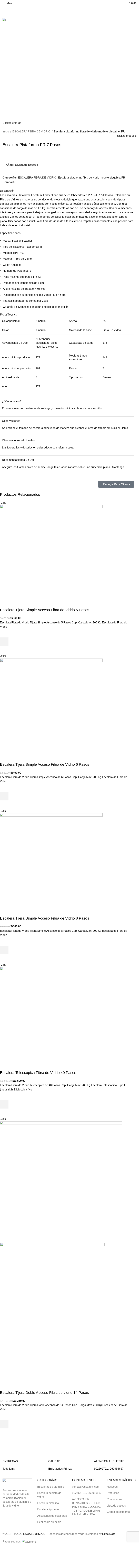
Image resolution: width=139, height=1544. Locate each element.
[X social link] (22, 182)
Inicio (6, 131)
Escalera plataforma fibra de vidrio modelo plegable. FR (89, 131)
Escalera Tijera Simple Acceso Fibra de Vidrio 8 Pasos (44, 918)
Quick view (4, 650)
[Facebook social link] (18, 182)
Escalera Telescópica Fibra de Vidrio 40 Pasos (38, 1073)
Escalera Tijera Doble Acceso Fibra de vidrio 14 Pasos (44, 1392)
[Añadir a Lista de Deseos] (4, 633)
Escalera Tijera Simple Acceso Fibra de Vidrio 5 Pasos (44, 610)
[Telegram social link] (34, 182)
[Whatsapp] (85, 1524)
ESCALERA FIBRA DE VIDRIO (31, 131)
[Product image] (52, 1316)
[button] (4, 641)
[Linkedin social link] (30, 182)
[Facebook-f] (76, 1524)
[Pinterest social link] (26, 182)
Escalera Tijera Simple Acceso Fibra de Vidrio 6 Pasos (44, 764)
